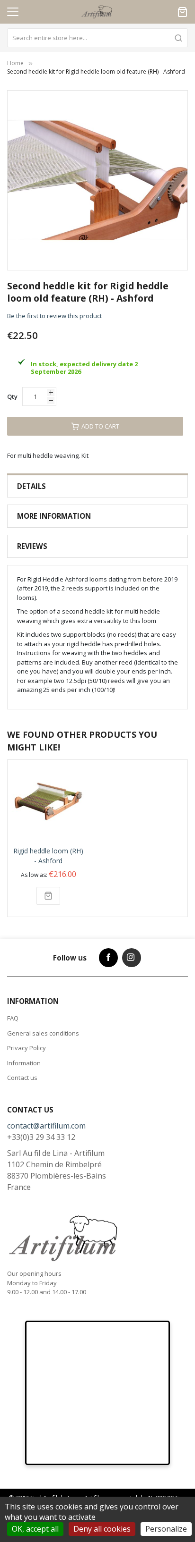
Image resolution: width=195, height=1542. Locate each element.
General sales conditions (43, 1033)
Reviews (32, 546)
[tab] (97, 486)
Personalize (166, 1529)
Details (31, 486)
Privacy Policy (26, 1048)
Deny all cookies (102, 1529)
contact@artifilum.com (46, 1126)
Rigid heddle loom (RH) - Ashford (48, 855)
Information (24, 1063)
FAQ (12, 1018)
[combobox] (97, 37)
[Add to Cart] (48, 896)
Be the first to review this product (54, 316)
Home (15, 63)
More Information (54, 516)
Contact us (22, 1077)
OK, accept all (35, 1529)
